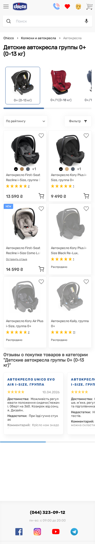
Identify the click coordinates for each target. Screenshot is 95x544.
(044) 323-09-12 (47, 512)
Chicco (9, 38)
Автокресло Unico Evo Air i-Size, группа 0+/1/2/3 (31, 382)
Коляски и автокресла (38, 38)
